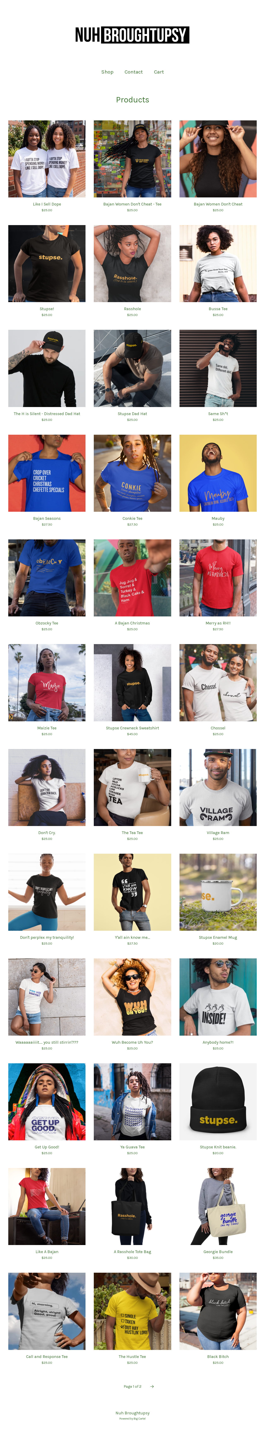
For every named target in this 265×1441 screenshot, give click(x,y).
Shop (107, 72)
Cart (160, 71)
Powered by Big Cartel (132, 1418)
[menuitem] (107, 72)
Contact (134, 72)
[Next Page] (152, 1386)
